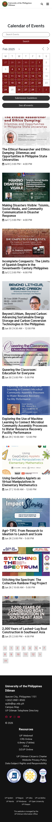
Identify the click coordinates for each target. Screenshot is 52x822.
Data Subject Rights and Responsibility (26, 763)
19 (19, 82)
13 (26, 76)
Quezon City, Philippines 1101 (21, 697)
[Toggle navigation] (47, 4)
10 (5, 76)
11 (12, 76)
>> (5, 661)
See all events (26, 105)
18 (12, 82)
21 (32, 82)
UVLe (26, 745)
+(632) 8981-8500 (15, 700)
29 (19, 62)
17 (5, 82)
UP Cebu (29, 798)
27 (5, 62)
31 (32, 62)
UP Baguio (19, 798)
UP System (9, 798)
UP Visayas (26, 804)
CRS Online (26, 739)
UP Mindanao (21, 801)
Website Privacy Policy (34, 759)
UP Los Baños (40, 798)
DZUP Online (26, 749)
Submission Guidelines (26, 98)
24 (5, 89)
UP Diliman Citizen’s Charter (31, 756)
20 (26, 82)
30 (26, 62)
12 (19, 76)
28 (12, 62)
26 (19, 89)
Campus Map (12, 707)
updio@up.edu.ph (14, 704)
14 (32, 76)
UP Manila (10, 801)
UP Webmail (26, 735)
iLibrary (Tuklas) (26, 742)
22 (39, 82)
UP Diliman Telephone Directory (21, 710)
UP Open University (36, 801)
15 (39, 76)
